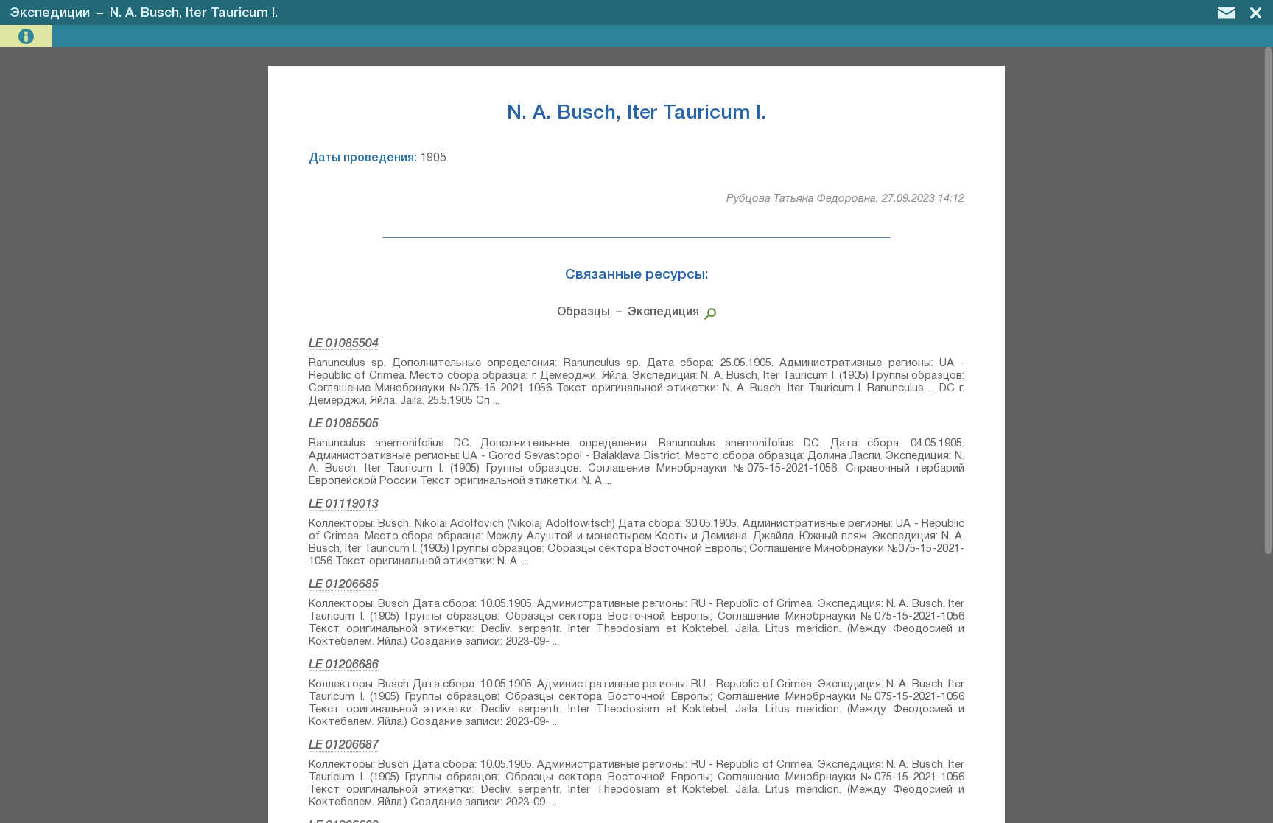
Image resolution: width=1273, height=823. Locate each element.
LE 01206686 (344, 665)
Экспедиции (50, 13)
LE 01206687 (344, 745)
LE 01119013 (344, 505)
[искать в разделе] (707, 312)
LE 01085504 (344, 344)
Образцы (583, 312)
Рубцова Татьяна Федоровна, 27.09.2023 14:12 (845, 199)
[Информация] (27, 36)
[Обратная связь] (1226, 12)
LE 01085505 (344, 424)
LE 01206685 (344, 585)
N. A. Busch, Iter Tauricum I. (194, 13)
